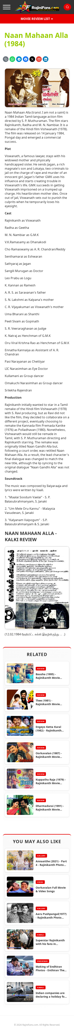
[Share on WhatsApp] (12, 59)
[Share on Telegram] (19, 59)
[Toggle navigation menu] (6, 7)
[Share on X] (32, 59)
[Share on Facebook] (25, 59)
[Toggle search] (67, 7)
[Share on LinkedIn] (45, 59)
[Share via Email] (39, 59)
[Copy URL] (6, 59)
